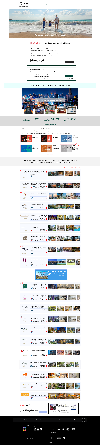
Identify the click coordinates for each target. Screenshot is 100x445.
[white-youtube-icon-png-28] (38, 429)
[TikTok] (41, 429)
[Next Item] (77, 173)
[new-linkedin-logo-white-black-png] (35, 429)
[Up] (83, 420)
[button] (74, 419)
